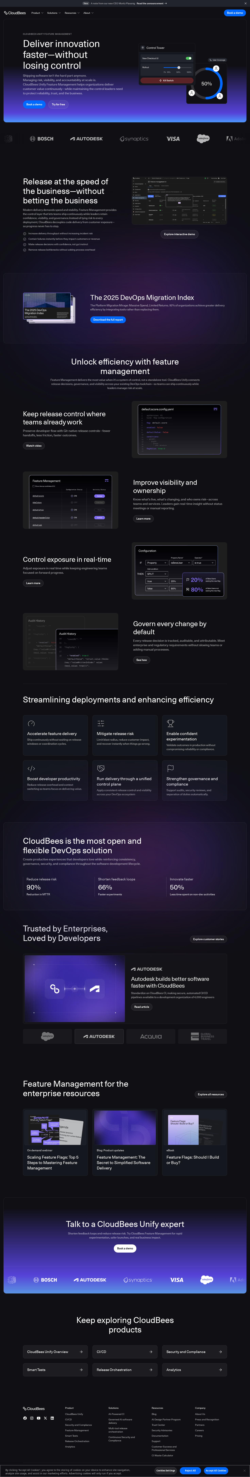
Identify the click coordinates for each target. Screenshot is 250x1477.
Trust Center (158, 1425)
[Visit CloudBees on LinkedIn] (52, 1418)
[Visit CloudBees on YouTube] (39, 1418)
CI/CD (68, 1419)
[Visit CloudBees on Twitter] (45, 1418)
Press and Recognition (207, 1419)
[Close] (244, 1470)
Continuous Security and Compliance (122, 1439)
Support (156, 1441)
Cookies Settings (165, 1470)
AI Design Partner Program (166, 1419)
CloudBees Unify (74, 1414)
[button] (38, 13)
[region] (125, 1471)
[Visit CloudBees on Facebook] (25, 1418)
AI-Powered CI (116, 1414)
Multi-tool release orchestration (118, 1430)
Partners (199, 1425)
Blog (154, 1414)
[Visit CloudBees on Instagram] (32, 1418)
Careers (199, 1430)
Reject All (190, 1470)
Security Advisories (162, 1430)
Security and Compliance (78, 1425)
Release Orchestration (77, 1441)
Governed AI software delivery (120, 1421)
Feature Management (77, 1430)
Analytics (70, 1446)
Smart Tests (71, 1435)
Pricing (198, 1435)
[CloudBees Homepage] (34, 1408)
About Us (200, 1414)
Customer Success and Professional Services (164, 1448)
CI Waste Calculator (162, 1455)
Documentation (160, 1435)
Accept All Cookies (216, 1470)
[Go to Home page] (15, 13)
